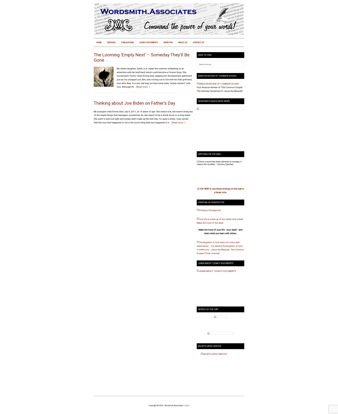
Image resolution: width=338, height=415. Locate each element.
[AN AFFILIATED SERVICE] (220, 371)
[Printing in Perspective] (209, 210)
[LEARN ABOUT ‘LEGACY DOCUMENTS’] (220, 285)
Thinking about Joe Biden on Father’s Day (134, 103)
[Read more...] (143, 86)
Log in (186, 405)
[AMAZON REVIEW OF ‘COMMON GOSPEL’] (218, 83)
